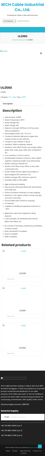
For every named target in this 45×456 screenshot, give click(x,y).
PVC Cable (12, 97)
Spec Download (25, 451)
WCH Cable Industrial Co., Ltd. (22, 7)
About (8, 451)
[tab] (8, 104)
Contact (23, 453)
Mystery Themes (34, 447)
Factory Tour (37, 451)
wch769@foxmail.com (17, 417)
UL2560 (23, 97)
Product (14, 451)
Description (8, 104)
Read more (10, 279)
